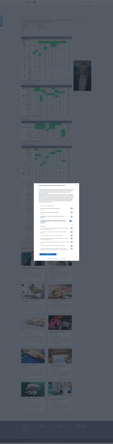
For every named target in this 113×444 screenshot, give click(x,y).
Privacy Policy (63, 258)
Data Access (56, 258)
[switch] (71, 208)
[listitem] (56, 205)
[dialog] (56, 222)
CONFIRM (48, 254)
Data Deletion (49, 258)
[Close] (77, 185)
